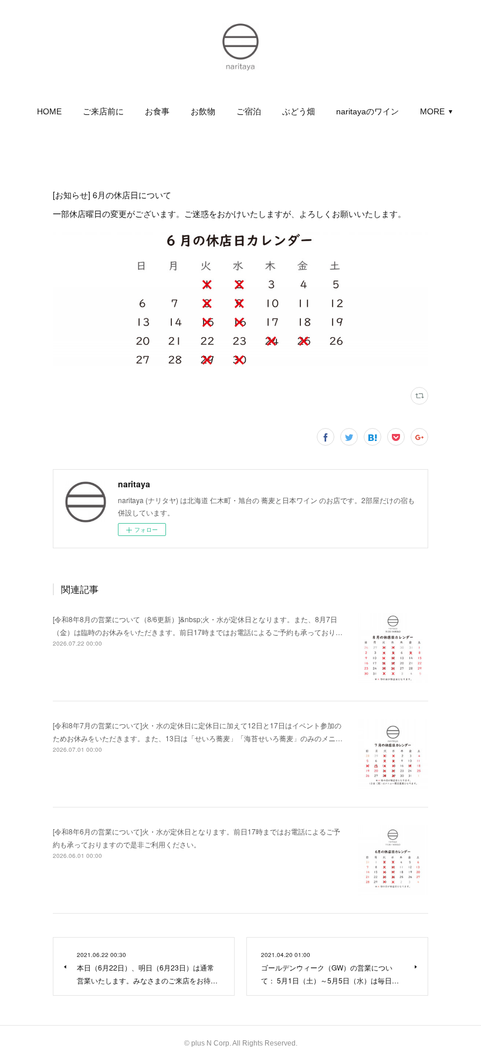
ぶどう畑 (298, 111)
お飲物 (203, 111)
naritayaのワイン (367, 111)
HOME (49, 111)
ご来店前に (103, 111)
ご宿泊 (248, 111)
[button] (49, 111)
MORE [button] (432, 111)
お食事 (157, 111)
